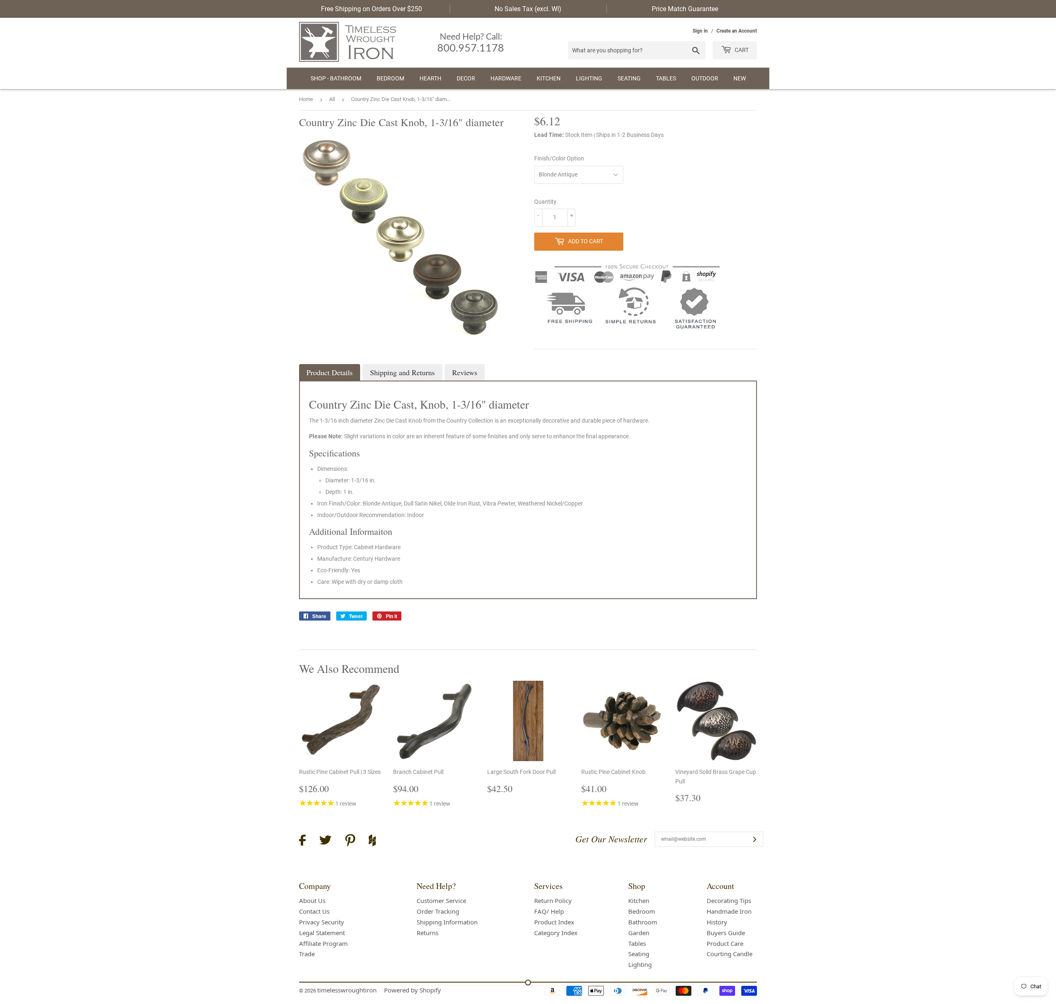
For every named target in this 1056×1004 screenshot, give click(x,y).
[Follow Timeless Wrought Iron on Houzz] (372, 841)
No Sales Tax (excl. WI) (528, 9)
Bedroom (390, 78)
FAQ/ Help (549, 911)
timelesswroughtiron (347, 990)
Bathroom (642, 922)
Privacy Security (321, 922)
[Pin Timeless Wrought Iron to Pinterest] (350, 841)
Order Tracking (438, 911)
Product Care (725, 943)
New (739, 78)
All (332, 99)
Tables (666, 78)
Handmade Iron (729, 911)
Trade (307, 954)
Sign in (700, 31)
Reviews (464, 372)
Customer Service (441, 900)
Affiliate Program (323, 943)
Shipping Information (447, 922)
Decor (466, 78)
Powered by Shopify (412, 990)
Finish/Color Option (559, 158)
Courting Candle (729, 954)
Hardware (505, 78)
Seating (629, 78)
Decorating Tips (729, 900)
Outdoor (704, 78)
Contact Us (314, 911)
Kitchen (549, 78)
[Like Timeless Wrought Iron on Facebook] (302, 841)
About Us (312, 900)
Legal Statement (322, 933)
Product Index (554, 922)
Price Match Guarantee (685, 9)
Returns (427, 933)
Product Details (329, 372)
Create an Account (737, 31)
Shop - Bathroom (336, 78)
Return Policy (553, 900)
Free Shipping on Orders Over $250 (371, 9)
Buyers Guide (726, 933)
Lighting (589, 78)
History (717, 922)
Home (306, 99)
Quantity (545, 201)
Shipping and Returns (402, 372)
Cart (741, 50)
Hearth (430, 78)
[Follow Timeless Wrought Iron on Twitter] (325, 841)
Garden (638, 933)
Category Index (556, 933)
